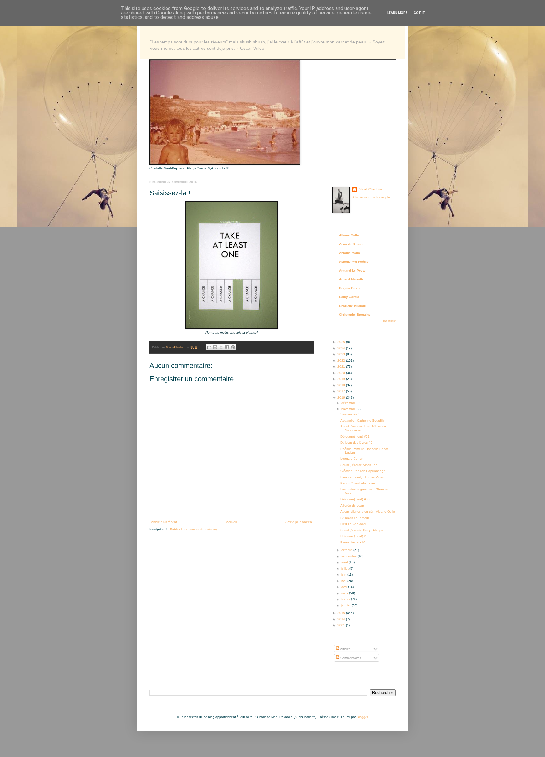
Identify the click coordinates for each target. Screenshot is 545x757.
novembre (349, 408)
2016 (341, 397)
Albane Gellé (349, 235)
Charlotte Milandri (352, 305)
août (345, 562)
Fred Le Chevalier (353, 523)
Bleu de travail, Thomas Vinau (362, 477)
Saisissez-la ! (349, 414)
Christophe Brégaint (354, 314)
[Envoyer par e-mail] (209, 347)
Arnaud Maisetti (351, 279)
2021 (341, 366)
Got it (419, 12)
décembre (349, 402)
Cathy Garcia (349, 297)
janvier (346, 605)
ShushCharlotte (370, 189)
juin (344, 574)
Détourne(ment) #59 (355, 536)
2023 (341, 354)
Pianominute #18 (352, 542)
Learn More (397, 12)
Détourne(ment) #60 (355, 499)
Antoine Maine (350, 253)
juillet (345, 568)
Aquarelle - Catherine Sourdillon (363, 420)
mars (345, 593)
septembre (349, 556)
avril (344, 586)
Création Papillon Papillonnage (362, 471)
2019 (341, 379)
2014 (341, 619)
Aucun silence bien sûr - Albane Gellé (367, 511)
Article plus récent (164, 522)
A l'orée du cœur (352, 505)
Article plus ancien (298, 522)
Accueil (231, 522)
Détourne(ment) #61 (355, 436)
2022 (341, 360)
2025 (341, 342)
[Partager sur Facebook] (227, 347)
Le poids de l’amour (354, 517)
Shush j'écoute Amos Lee (359, 465)
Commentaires (350, 658)
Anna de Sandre (351, 244)
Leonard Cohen (351, 458)
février (346, 599)
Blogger (362, 717)
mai (344, 580)
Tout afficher (389, 320)
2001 (341, 625)
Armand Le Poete (352, 270)
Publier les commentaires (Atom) (193, 529)
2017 (341, 391)
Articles (344, 649)
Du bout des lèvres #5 (356, 442)
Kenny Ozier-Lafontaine (357, 483)
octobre (347, 550)
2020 (341, 373)
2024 (341, 348)
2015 (341, 613)
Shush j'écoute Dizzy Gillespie (362, 530)
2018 (341, 385)
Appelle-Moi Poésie (354, 261)
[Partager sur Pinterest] (233, 347)
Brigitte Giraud (350, 288)
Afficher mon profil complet (371, 197)
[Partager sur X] (221, 347)
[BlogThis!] (215, 347)
